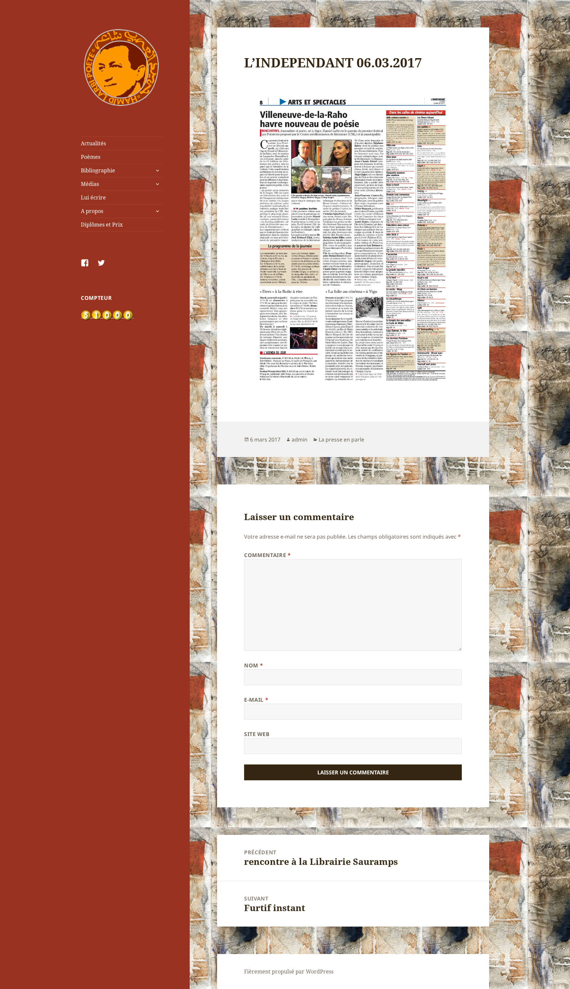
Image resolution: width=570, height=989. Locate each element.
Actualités (93, 143)
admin (299, 439)
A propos (92, 211)
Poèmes (90, 156)
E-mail (256, 699)
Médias (90, 184)
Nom (253, 665)
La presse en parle (341, 439)
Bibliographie (98, 170)
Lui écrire (93, 197)
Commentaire (267, 555)
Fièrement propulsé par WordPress (288, 971)
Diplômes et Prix (102, 224)
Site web (256, 734)
